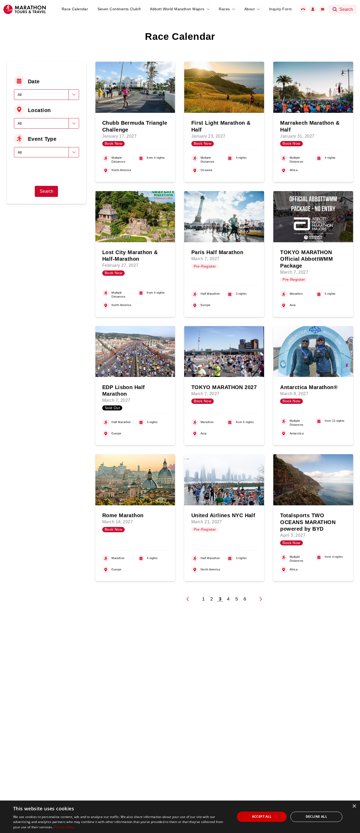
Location (39, 110)
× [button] (354, 806)
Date (34, 81)
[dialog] (180, 817)
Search (46, 191)
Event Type (42, 139)
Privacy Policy (64, 827)
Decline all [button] (316, 816)
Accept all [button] (262, 816)
